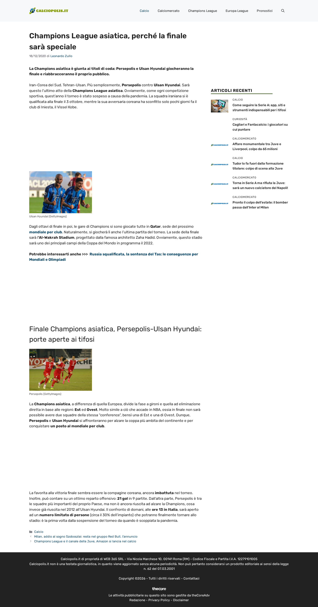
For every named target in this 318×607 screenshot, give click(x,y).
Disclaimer (181, 600)
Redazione (137, 600)
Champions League (202, 11)
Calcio (144, 11)
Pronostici (265, 11)
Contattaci (191, 578)
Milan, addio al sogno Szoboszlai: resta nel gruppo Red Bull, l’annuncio (85, 536)
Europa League (237, 11)
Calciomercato (169, 11)
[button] (283, 10)
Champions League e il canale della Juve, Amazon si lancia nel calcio (85, 541)
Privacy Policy (159, 600)
